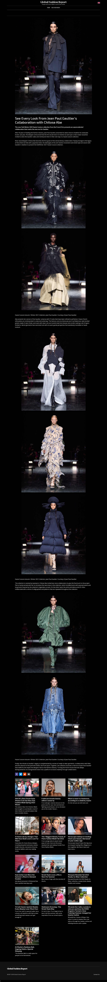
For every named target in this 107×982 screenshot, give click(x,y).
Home (48, 7)
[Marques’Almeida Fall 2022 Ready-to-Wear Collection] (80, 864)
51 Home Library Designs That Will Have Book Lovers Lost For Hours (26, 839)
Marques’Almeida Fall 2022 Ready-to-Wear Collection (78, 876)
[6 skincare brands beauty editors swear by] (54, 787)
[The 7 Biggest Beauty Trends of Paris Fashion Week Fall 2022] (54, 826)
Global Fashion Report (53, 2)
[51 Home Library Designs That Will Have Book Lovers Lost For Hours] (27, 826)
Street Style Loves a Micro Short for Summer (51, 876)
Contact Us (97, 974)
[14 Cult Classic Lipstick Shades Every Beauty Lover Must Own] (27, 896)
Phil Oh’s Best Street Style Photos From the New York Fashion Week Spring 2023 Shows (25, 801)
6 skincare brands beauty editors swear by (51, 799)
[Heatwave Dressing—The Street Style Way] (54, 896)
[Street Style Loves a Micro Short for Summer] (54, 864)
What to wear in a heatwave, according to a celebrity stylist (79, 799)
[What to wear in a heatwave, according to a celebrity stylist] (80, 787)
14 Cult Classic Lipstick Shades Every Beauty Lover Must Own (26, 908)
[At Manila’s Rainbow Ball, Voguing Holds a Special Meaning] (27, 936)
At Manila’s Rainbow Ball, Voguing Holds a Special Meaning (24, 949)
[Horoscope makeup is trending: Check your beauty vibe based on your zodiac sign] (80, 826)
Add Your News (55, 7)
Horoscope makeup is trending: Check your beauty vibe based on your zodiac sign (79, 839)
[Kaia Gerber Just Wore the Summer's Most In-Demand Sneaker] (27, 864)
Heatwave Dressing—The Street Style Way (51, 908)
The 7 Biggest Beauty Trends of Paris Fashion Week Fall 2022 (53, 838)
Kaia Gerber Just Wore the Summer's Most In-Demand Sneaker (25, 877)
